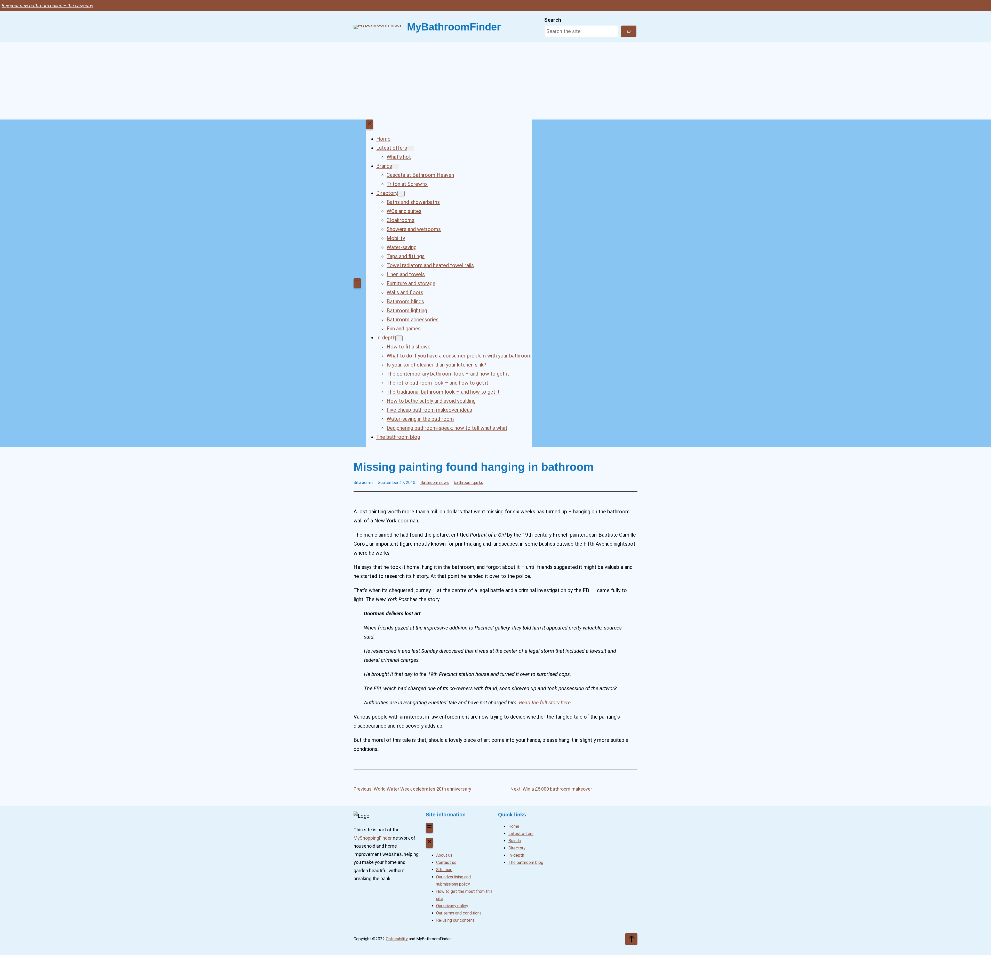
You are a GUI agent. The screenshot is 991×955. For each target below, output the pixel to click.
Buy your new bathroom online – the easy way (47, 5)
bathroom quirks (468, 482)
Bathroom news (434, 482)
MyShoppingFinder (373, 838)
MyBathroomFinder (454, 27)
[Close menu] (369, 124)
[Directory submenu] (401, 193)
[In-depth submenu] (399, 338)
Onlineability (397, 938)
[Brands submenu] (395, 166)
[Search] (628, 31)
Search (552, 20)
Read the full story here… (546, 702)
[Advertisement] (495, 81)
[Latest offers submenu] (410, 148)
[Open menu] (357, 283)
